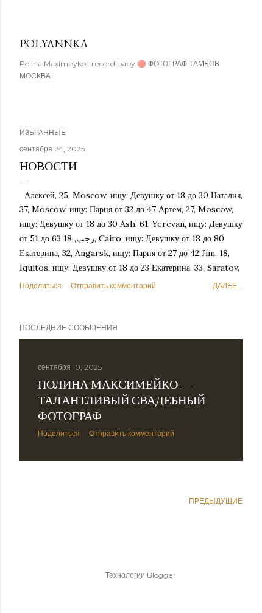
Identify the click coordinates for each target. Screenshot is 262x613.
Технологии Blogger (140, 575)
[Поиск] (235, 19)
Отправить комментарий (113, 285)
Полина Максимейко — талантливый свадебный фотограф (121, 400)
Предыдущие (216, 500)
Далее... (228, 285)
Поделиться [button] (40, 285)
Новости (48, 166)
